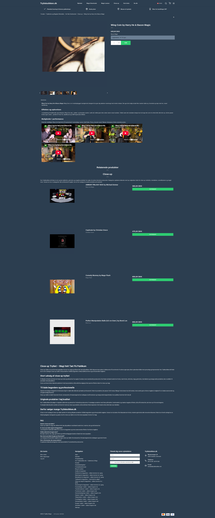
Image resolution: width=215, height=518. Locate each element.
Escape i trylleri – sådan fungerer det (85, 503)
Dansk (160, 3)
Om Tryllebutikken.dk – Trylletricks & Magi (86, 460)
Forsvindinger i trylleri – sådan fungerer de (86, 487)
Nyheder (79, 3)
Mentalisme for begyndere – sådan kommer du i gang (89, 477)
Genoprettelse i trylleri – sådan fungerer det (86, 501)
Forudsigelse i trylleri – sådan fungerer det (86, 499)
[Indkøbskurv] (170, 3)
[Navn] (125, 455)
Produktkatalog (79, 458)
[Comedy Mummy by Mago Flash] (62, 296)
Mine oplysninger (44, 456)
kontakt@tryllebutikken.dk (154, 466)
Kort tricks (126, 3)
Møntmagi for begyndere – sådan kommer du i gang (89, 475)
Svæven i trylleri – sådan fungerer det (85, 495)
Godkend (113, 466)
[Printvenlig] (174, 17)
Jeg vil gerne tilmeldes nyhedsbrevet (123, 462)
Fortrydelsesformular (80, 467)
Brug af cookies (79, 469)
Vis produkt (152, 189)
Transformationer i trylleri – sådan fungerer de (87, 489)
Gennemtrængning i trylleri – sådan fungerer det (88, 493)
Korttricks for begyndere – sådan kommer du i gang (89, 473)
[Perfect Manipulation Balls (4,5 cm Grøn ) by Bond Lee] (62, 341)
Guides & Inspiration (80, 471)
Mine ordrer (43, 454)
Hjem (76, 454)
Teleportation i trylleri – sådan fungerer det (86, 497)
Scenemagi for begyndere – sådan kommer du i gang (89, 484)
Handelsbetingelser (80, 464)
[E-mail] (125, 458)
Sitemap (77, 507)
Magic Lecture (105, 3)
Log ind (42, 458)
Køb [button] (125, 42)
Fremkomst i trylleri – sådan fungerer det (86, 491)
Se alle (136, 3)
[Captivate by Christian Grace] (62, 250)
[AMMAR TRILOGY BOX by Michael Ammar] (62, 205)
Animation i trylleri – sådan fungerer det (85, 505)
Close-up (116, 3)
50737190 (150, 461)
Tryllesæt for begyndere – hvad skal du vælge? (87, 479)
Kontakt (77, 462)
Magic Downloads (92, 3)
